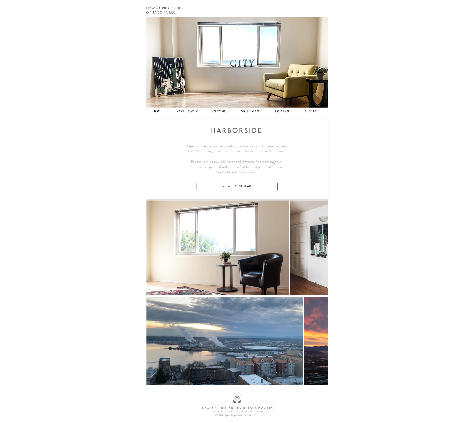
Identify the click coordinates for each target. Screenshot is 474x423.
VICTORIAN (255, 412)
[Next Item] (321, 247)
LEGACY (153, 8)
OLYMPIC (239, 412)
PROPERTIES (173, 8)
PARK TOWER (221, 412)
